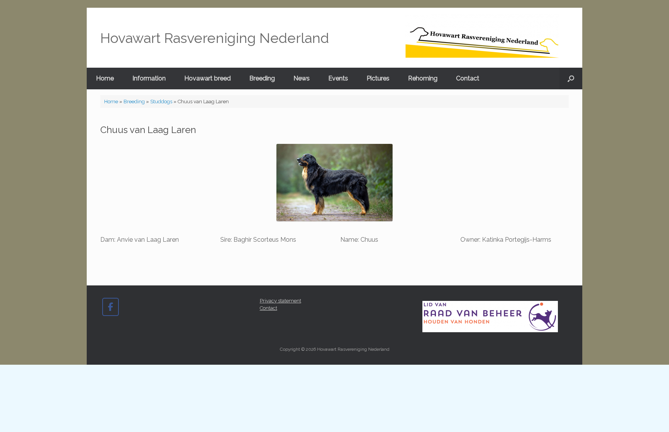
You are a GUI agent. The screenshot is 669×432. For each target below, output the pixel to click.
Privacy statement (280, 301)
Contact (467, 78)
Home (105, 78)
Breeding (262, 78)
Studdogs (161, 101)
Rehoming (422, 78)
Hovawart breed (207, 78)
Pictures (378, 78)
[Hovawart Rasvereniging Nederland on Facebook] (110, 307)
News (301, 78)
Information (149, 78)
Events (338, 78)
